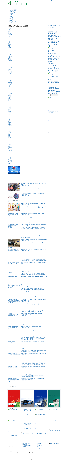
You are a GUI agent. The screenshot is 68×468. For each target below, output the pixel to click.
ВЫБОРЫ (10, 16)
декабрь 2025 (10, 36)
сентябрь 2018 (10, 116)
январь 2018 (9, 124)
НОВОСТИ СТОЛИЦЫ (12, 15)
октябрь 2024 (10, 49)
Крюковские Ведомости (13, 456)
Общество (9, 252)
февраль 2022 (10, 78)
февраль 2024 (10, 56)
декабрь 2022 (10, 69)
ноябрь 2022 (9, 70)
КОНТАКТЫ (11, 13)
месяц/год (17, 27)
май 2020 (9, 98)
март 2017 (9, 133)
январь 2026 (9, 35)
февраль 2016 (10, 145)
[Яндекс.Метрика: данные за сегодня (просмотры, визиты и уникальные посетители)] (52, 454)
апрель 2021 (9, 88)
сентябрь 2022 (10, 72)
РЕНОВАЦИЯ (11, 17)
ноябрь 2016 (9, 137)
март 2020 (9, 100)
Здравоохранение (39, 445)
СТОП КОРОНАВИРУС (12, 10)
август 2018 (9, 117)
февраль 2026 (10, 34)
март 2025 (9, 44)
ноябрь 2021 (9, 81)
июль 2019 (9, 107)
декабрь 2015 (10, 147)
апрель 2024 (9, 54)
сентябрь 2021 (10, 83)
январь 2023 (9, 68)
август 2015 (9, 151)
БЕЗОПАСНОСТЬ (12, 23)
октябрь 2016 (10, 138)
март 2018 (9, 122)
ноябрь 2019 (9, 103)
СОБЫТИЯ (11, 18)
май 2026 (9, 31)
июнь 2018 (9, 119)
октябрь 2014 (10, 160)
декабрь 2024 (10, 47)
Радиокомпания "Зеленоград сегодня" (33, 454)
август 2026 (9, 28)
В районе (9, 177)
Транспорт (38, 446)
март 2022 (9, 77)
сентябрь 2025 (10, 38)
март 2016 (9, 144)
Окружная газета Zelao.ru (31, 456)
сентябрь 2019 (10, 105)
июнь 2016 (9, 141)
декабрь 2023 (10, 58)
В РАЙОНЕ (11, 19)
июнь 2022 (9, 75)
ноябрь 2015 (9, 148)
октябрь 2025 (10, 37)
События (38, 444)
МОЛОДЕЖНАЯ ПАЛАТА (13, 9)
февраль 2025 (10, 45)
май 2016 (9, 142)
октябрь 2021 (10, 82)
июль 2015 (9, 152)
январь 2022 (9, 79)
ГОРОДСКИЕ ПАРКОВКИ (13, 12)
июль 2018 (9, 118)
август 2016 (9, 140)
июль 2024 (9, 51)
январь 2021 (9, 90)
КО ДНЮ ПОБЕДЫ (12, 14)
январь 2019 (9, 113)
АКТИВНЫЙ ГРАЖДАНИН (13, 7)
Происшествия (10, 191)
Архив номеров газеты (26, 443)
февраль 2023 (10, 67)
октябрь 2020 (10, 93)
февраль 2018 (10, 123)
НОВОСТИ (11, 6)
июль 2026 (9, 29)
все (19, 27)
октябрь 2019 (10, 104)
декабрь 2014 (10, 158)
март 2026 (9, 33)
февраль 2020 (10, 101)
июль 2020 (9, 96)
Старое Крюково (11, 454)
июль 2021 (9, 85)
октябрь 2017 (10, 127)
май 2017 (9, 131)
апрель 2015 (9, 154)
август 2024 (9, 50)
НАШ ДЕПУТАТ (11, 11)
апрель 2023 (9, 65)
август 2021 (9, 84)
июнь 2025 (9, 41)
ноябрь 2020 (9, 92)
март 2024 (9, 55)
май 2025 (9, 42)
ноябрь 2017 (9, 126)
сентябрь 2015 (10, 150)
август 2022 (9, 73)
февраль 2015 (10, 156)
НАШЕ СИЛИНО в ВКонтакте (54, 443)
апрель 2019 (9, 110)
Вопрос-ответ (25, 444)
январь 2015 (9, 157)
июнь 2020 (9, 97)
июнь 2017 (9, 130)
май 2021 (9, 87)
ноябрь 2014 (9, 159)
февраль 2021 (10, 89)
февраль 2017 (10, 134)
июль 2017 (9, 129)
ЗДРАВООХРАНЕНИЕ (12, 21)
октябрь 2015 (10, 149)
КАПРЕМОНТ (11, 8)
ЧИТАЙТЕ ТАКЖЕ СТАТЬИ (54, 26)
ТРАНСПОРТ (11, 22)
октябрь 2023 (10, 60)
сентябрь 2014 (10, 161)
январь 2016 (9, 146)
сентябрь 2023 (10, 61)
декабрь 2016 (10, 136)
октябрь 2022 (10, 71)
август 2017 (9, 128)
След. (16, 386)
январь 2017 (9, 135)
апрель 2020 (9, 99)
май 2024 (9, 53)
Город (8, 317)
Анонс (8, 174)
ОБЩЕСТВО (11, 20)
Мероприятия (10, 216)
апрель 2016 (9, 143)
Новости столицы (10, 302)
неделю (13, 27)
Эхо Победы (38, 448)
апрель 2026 (9, 32)
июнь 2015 (9, 153)
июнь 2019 (9, 108)
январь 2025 (9, 46)
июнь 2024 (9, 52)
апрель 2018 (9, 121)
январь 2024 (9, 57)
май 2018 (9, 120)
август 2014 (9, 162)
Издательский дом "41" (31, 455)
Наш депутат (25, 447)
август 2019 (9, 106)
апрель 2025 (9, 43)
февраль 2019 (10, 112)
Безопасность (10, 258)
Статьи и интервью (51, 29)
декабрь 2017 (10, 125)
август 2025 (9, 39)
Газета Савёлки (11, 455)
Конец (19, 386)
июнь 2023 (9, 63)
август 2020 (9, 95)
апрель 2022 (9, 76)
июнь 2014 (9, 164)
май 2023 (9, 64)
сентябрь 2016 (10, 139)
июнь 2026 (9, 30)
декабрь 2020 (10, 91)
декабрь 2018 (10, 114)
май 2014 (9, 165)
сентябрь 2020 (10, 94)
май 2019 (9, 109)
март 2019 (9, 111)
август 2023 (9, 62)
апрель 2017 (9, 132)
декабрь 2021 (10, 80)
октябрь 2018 (10, 115)
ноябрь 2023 (9, 59)
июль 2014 (9, 163)
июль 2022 (9, 74)
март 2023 (9, 66)
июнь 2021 (9, 86)
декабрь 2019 (10, 102)
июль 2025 (9, 40)
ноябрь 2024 (9, 48)
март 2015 (9, 155)
